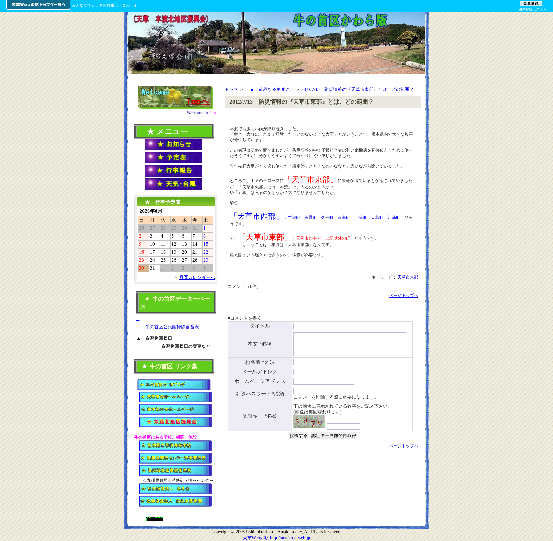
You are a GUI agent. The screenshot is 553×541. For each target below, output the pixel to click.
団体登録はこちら (532, 9)
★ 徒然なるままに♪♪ (269, 89)
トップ (231, 89)
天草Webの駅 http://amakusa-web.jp (276, 537)
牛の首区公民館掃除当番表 (172, 326)
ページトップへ (403, 295)
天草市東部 (407, 277)
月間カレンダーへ (197, 277)
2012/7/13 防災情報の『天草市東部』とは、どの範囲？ (357, 89)
